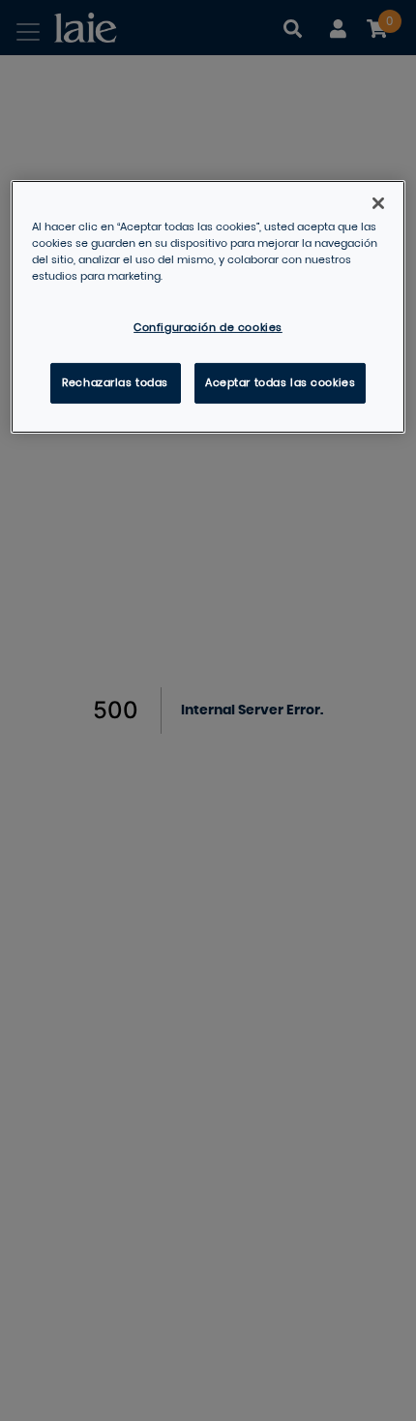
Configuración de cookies (208, 327)
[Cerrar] (378, 203)
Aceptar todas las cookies (280, 383)
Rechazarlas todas (115, 383)
